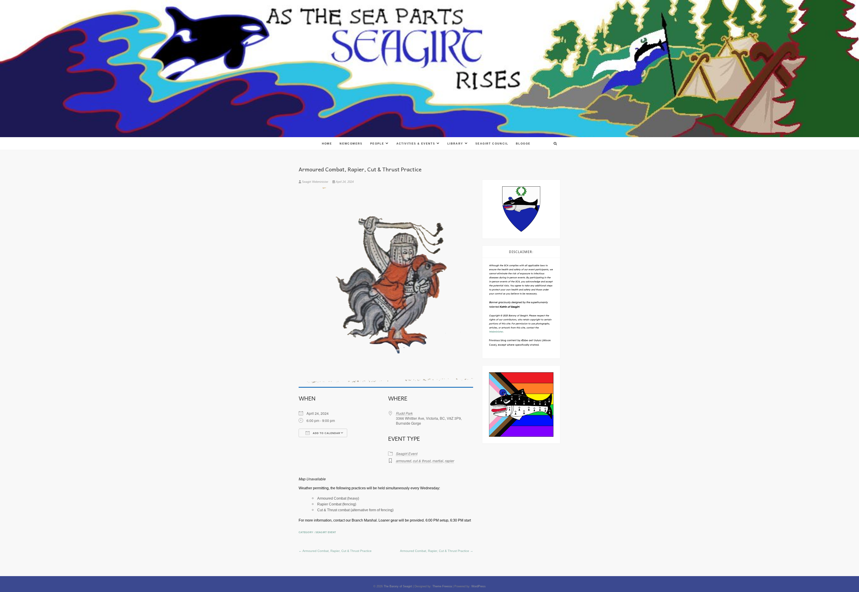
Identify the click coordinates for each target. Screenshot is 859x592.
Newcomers (351, 143)
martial (437, 460)
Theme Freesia (442, 586)
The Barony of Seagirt (398, 586)
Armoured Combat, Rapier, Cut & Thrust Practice (335, 551)
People (377, 143)
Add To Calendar (326, 433)
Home (327, 143)
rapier (449, 460)
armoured (403, 460)
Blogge (523, 143)
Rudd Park (404, 413)
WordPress (478, 586)
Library (455, 143)
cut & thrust (422, 460)
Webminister (496, 331)
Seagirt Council (491, 143)
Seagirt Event (406, 453)
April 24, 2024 (344, 181)
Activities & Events (415, 143)
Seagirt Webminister (315, 181)
